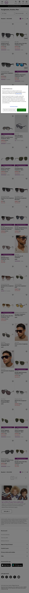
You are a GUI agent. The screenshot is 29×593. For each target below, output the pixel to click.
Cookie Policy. (19, 93)
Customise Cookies (14, 106)
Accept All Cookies (21, 109)
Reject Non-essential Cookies (9, 109)
